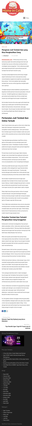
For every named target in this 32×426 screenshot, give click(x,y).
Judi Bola (5, 416)
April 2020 (5, 401)
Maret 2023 (6, 374)
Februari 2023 (6, 376)
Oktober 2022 (6, 380)
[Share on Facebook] (3, 311)
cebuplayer (6, 55)
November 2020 (7, 395)
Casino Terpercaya (7, 412)
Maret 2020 (6, 403)
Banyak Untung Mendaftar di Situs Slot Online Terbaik (16, 363)
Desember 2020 (7, 393)
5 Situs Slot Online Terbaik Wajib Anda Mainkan (14, 353)
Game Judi (4, 46)
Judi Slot (5, 418)
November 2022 (7, 378)
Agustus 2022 (6, 383)
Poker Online (6, 420)
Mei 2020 (5, 399)
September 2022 (7, 382)
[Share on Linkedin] (5, 311)
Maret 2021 (5, 391)
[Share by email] (7, 311)
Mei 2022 (5, 389)
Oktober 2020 (6, 397)
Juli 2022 (5, 385)
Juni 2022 (5, 387)
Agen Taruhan (6, 410)
